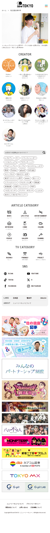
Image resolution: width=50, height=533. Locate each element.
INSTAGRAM (36, 286)
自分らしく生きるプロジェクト (16, 195)
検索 (44, 152)
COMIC (25, 228)
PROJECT (41, 258)
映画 (6, 170)
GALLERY (25, 239)
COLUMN (41, 228)
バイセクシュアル (11, 162)
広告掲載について (36, 507)
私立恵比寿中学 (15, 10)
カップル (22, 166)
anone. (27, 178)
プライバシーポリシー (33, 504)
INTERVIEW (9, 228)
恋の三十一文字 (22, 174)
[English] (43, 298)
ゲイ (17, 158)
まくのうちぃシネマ (35, 166)
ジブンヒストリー (11, 182)
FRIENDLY (25, 258)
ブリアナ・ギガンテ (26, 190)
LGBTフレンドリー (21, 186)
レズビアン (9, 158)
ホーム (4, 10)
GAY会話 (31, 170)
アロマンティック (26, 162)
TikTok (10, 280)
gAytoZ (22, 170)
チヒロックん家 (25, 182)
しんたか (39, 190)
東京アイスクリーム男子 (13, 178)
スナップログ (9, 174)
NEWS (9, 217)
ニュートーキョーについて (22, 303)
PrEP (33, 186)
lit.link (10, 274)
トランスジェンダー (29, 158)
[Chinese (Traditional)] (29, 298)
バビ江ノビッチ (10, 190)
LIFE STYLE (25, 217)
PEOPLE (9, 239)
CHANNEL (41, 239)
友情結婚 (8, 186)
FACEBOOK (12, 286)
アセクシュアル (10, 166)
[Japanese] (15, 298)
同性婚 (36, 182)
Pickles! (14, 170)
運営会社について (11, 507)
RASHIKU (9, 258)
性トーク (36, 178)
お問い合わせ (23, 507)
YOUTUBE (35, 274)
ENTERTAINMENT (41, 217)
